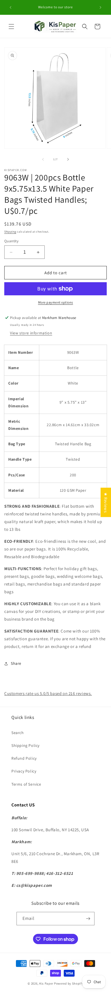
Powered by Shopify (68, 983)
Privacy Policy (23, 771)
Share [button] (16, 663)
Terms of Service (26, 784)
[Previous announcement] (10, 7)
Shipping (10, 231)
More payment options (55, 302)
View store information (31, 333)
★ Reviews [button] (105, 502)
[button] (11, 26)
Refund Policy (24, 758)
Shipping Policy (25, 745)
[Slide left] (43, 159)
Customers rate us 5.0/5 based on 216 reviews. (48, 693)
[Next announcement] (100, 7)
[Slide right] (68, 159)
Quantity (11, 241)
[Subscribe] (88, 918)
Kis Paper (46, 983)
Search (17, 732)
